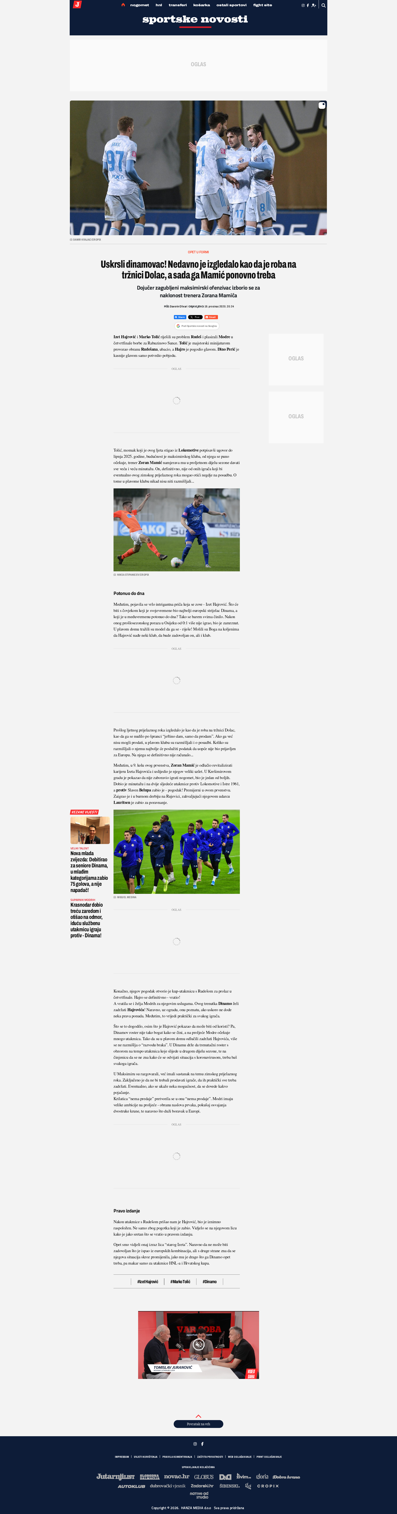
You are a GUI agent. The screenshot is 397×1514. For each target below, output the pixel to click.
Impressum (122, 1456)
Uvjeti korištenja (146, 1456)
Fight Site (262, 5)
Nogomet (139, 5)
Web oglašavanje (240, 1456)
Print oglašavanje (269, 1456)
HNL (159, 5)
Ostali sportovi (231, 5)
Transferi (178, 5)
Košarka (201, 5)
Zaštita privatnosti (210, 1456)
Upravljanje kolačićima (198, 1467)
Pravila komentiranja (177, 1456)
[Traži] (323, 5)
